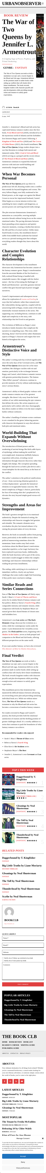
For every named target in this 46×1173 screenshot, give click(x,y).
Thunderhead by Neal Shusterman (27, 836)
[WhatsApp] (19, 121)
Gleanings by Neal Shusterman (25, 807)
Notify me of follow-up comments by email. (18, 958)
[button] (43, 1138)
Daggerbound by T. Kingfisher (26, 778)
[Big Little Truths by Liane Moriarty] (8, 794)
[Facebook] (4, 121)
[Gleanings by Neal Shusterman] (8, 808)
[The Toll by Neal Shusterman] (8, 823)
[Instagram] (10, 1081)
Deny (23, 1162)
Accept (23, 1156)
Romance (5, 1131)
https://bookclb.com (9, 923)
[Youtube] (22, 1081)
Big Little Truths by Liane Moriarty (29, 791)
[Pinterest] (14, 121)
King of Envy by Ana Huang (16, 1135)
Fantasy (21, 67)
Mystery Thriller (26, 796)
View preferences (23, 1168)
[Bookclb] (4, 107)
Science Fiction (8, 900)
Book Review (16, 15)
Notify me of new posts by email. (15, 960)
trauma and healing (28, 299)
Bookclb (16, 107)
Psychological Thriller (11, 1125)
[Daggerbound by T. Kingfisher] (8, 779)
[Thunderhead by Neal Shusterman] (8, 837)
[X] (9, 121)
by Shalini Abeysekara (19, 649)
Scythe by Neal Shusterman (17, 896)
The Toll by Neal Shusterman (24, 821)
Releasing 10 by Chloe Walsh (16, 1128)
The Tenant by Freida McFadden (19, 1121)
